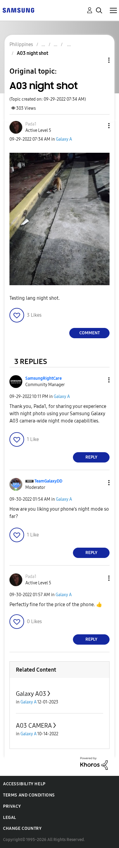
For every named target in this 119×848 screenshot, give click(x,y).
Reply (91, 457)
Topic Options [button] (99, 60)
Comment (89, 333)
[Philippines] (18, 10)
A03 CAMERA (34, 725)
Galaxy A (64, 139)
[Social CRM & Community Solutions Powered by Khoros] (94, 763)
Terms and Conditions (29, 795)
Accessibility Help (24, 783)
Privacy (12, 806)
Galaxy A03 (31, 693)
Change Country (22, 828)
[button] (99, 125)
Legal (9, 817)
